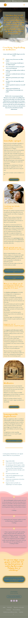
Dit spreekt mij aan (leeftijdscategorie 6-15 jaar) (14, 271)
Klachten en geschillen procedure (10, 612)
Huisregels (9, 607)
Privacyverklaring (16, 609)
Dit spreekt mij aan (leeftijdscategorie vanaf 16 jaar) (14, 277)
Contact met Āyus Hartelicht (14, 596)
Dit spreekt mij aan (14, 179)
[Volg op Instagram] (17, 601)
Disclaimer (9, 609)
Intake (4, 607)
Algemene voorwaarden (19, 607)
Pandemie (21, 612)
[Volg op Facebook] (14, 601)
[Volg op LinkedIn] (11, 601)
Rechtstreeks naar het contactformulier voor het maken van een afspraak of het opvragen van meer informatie (14, 579)
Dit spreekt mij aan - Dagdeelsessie (14, 440)
